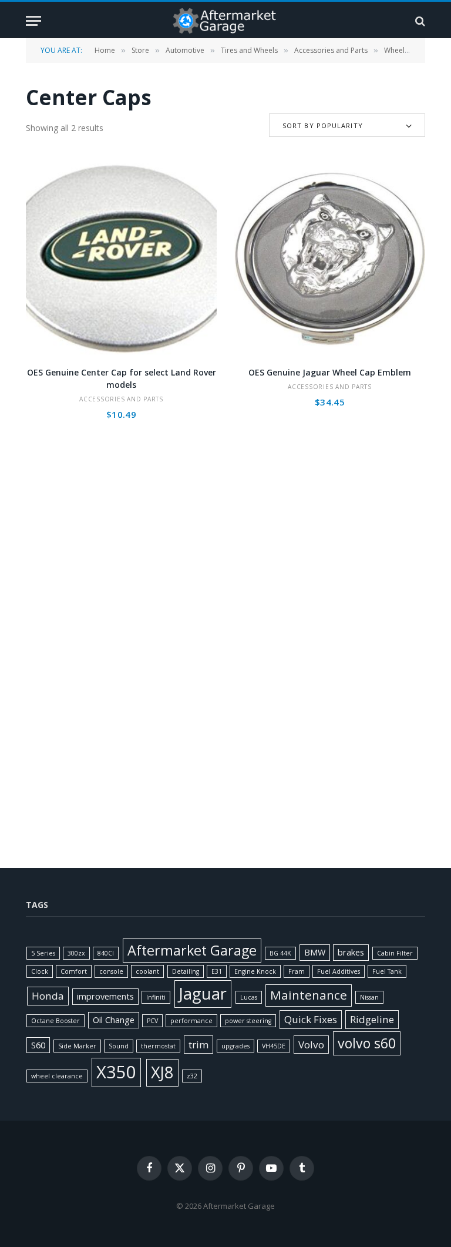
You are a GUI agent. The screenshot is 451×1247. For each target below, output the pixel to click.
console (111, 971)
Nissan (369, 997)
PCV (152, 1021)
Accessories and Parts (331, 50)
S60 (38, 1045)
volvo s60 (367, 1043)
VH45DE (273, 1046)
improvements (105, 996)
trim (198, 1044)
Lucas (248, 997)
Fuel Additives (338, 971)
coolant (147, 971)
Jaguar (203, 993)
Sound (119, 1046)
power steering (248, 1021)
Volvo (311, 1044)
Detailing (185, 971)
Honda (48, 996)
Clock (39, 971)
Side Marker (77, 1046)
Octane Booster (55, 1021)
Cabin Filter (395, 953)
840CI (105, 953)
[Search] (419, 21)
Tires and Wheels (249, 50)
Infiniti (156, 997)
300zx (76, 953)
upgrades (235, 1046)
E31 (216, 971)
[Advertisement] (225, 569)
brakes (351, 952)
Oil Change (113, 1019)
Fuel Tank (387, 971)
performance (191, 1021)
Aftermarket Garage (192, 950)
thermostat (158, 1046)
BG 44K (280, 953)
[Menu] (33, 21)
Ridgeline (372, 1019)
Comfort (73, 971)
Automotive (185, 50)
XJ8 (162, 1072)
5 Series (43, 953)
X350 (116, 1072)
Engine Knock (255, 971)
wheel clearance (57, 1076)
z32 (192, 1076)
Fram (296, 971)
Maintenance (308, 995)
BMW (314, 952)
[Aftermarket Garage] (225, 21)
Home (105, 50)
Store (140, 50)
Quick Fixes (310, 1019)
